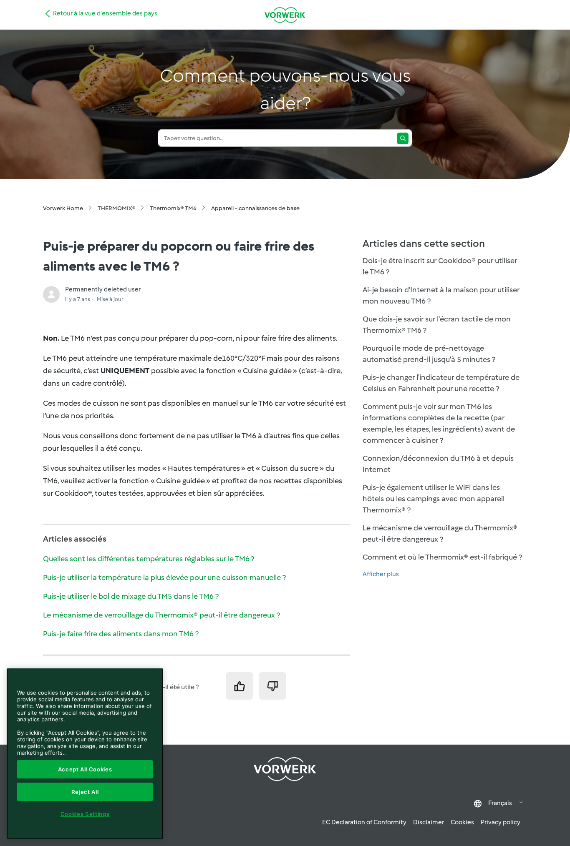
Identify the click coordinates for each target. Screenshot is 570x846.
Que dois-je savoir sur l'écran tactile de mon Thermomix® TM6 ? (437, 324)
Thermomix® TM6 (173, 208)
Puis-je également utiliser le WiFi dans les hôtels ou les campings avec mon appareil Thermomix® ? (433, 499)
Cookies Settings (85, 814)
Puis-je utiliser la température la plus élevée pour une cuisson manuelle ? (164, 577)
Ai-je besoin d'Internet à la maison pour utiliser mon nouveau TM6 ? (441, 295)
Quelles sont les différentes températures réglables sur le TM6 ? (148, 558)
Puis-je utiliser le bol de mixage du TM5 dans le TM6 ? (131, 596)
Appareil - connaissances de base (255, 208)
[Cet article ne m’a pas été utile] (272, 686)
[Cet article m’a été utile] (239, 686)
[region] (85, 753)
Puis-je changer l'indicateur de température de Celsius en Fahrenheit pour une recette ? (441, 383)
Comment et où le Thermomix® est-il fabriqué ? (442, 557)
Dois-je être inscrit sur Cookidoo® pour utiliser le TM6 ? (440, 266)
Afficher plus (381, 574)
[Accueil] (285, 15)
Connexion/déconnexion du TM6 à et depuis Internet (438, 464)
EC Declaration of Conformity (364, 822)
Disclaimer (428, 822)
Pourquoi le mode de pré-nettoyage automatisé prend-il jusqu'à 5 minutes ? (429, 354)
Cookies (462, 822)
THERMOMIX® (116, 208)
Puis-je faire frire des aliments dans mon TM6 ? (121, 633)
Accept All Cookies (85, 769)
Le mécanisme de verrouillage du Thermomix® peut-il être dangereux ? (161, 615)
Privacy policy (500, 822)
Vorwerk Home (63, 208)
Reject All (85, 791)
